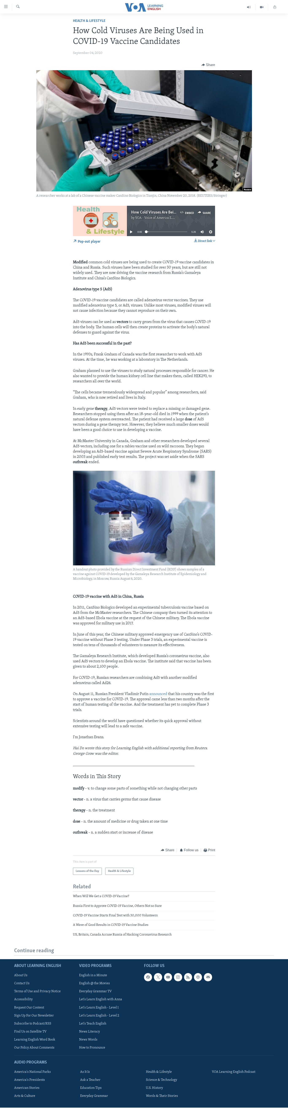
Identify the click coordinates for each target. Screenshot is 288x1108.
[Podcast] (198, 977)
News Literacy (89, 1031)
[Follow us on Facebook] (148, 977)
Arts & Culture (24, 1096)
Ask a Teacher (90, 1080)
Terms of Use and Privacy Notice (37, 991)
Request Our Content (29, 1007)
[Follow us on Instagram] (178, 977)
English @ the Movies (94, 983)
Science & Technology (161, 1080)
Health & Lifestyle (89, 21)
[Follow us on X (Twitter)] (158, 977)
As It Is (85, 1072)
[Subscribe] (208, 977)
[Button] (208, 65)
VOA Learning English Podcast (233, 1072)
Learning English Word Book (34, 1039)
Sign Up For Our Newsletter (34, 1015)
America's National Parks (32, 1072)
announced (158, 694)
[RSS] (188, 977)
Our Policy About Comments (34, 1047)
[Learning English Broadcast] (248, 7)
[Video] (261, 7)
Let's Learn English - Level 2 (99, 1015)
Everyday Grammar (94, 1096)
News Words (88, 1039)
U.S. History (154, 1088)
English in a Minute (93, 975)
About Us (20, 975)
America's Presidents (29, 1080)
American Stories (26, 1088)
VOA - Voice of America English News (162, 218)
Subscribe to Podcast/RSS (32, 1023)
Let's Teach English (92, 1023)
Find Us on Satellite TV (30, 1031)
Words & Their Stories (162, 1096)
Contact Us (22, 983)
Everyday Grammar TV (95, 991)
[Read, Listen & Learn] (274, 7)
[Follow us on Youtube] (168, 977)
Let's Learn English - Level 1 (99, 1007)
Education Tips (91, 1088)
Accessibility (23, 999)
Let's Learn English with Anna (100, 999)
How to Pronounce (92, 1047)
